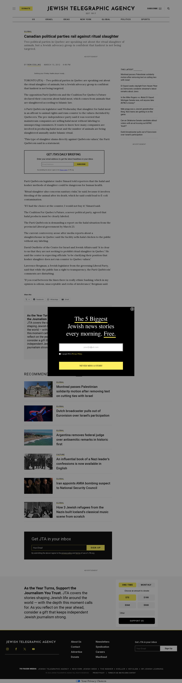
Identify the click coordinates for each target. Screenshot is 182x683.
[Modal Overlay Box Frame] (91, 341)
